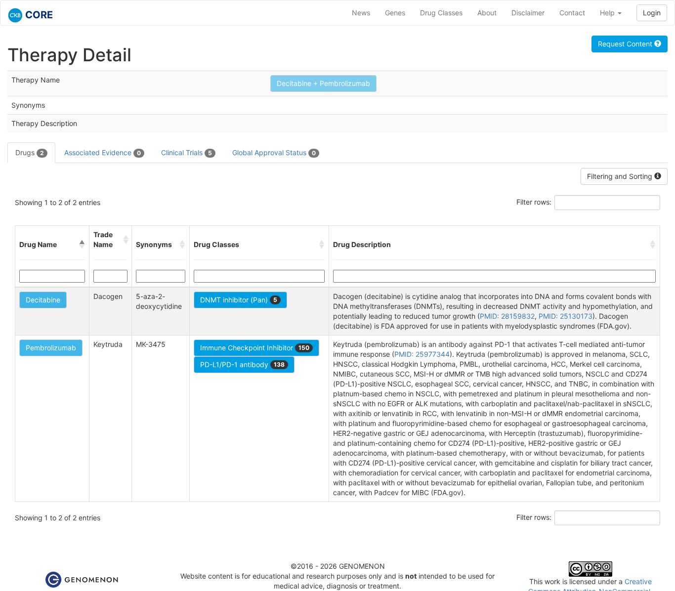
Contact (572, 12)
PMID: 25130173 (565, 316)
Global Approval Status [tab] (274, 152)
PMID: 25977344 (422, 354)
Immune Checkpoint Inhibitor (254, 347)
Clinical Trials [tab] (186, 152)
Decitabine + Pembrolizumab (323, 83)
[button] (82, 245)
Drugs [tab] (29, 152)
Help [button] (608, 12)
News (361, 12)
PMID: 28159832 (507, 316)
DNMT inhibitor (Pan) (238, 300)
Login (652, 12)
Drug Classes (441, 12)
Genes (395, 12)
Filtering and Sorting (620, 176)
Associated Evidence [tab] (102, 152)
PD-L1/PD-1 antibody (242, 364)
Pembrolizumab (51, 347)
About (487, 12)
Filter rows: (533, 202)
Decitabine (43, 300)
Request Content (626, 44)
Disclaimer (528, 12)
